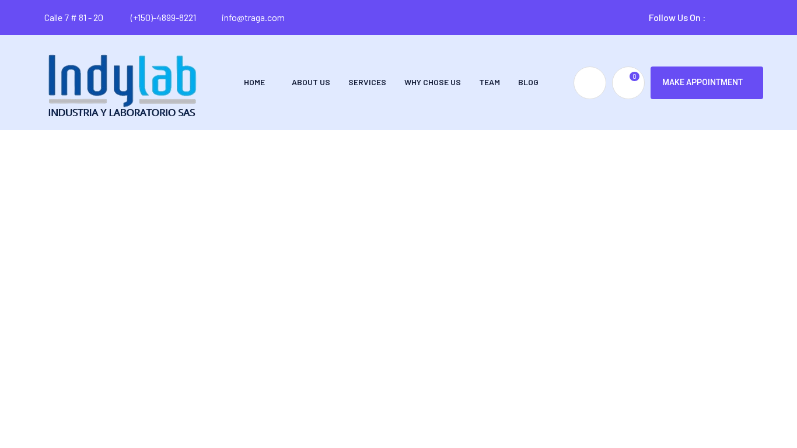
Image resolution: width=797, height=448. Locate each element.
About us (311, 82)
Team (489, 82)
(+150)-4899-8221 (162, 17)
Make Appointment (702, 82)
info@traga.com (253, 17)
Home (254, 82)
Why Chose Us (432, 82)
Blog (528, 82)
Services (367, 82)
